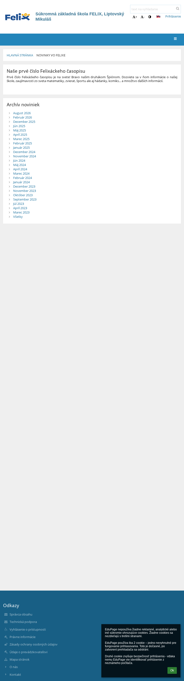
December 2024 (24, 152)
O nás (14, 667)
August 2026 (22, 113)
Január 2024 (21, 182)
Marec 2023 (21, 212)
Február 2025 (22, 143)
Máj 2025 (19, 130)
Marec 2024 (21, 173)
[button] (150, 16)
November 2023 (24, 191)
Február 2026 (22, 117)
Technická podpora (23, 622)
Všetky (18, 216)
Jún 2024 (19, 160)
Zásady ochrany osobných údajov (34, 644)
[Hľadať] (177, 8)
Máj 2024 (19, 165)
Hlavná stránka (20, 55)
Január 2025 (21, 147)
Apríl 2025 (20, 134)
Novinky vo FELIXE (50, 55)
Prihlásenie (173, 16)
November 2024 (24, 156)
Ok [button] (172, 670)
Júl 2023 (18, 203)
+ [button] (136, 17)
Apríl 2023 (20, 208)
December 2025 (24, 121)
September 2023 (24, 199)
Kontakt (15, 674)
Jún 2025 (19, 126)
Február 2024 (22, 178)
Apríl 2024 (20, 169)
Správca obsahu (21, 614)
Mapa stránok (19, 659)
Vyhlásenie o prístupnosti (28, 629)
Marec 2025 (21, 139)
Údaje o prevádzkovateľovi (28, 652)
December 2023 (24, 186)
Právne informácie (22, 637)
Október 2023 (23, 195)
